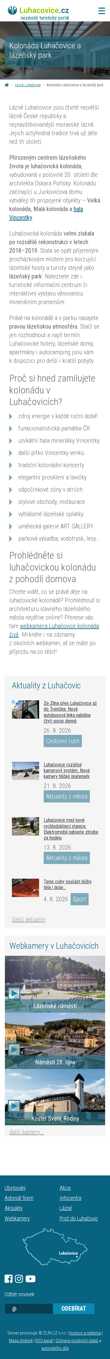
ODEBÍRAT (73, 1308)
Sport (79, 899)
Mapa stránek (21, 1340)
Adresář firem (19, 1198)
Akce (65, 1188)
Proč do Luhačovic (79, 1218)
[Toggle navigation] (100, 10)
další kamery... (26, 1132)
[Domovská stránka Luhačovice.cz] (7, 85)
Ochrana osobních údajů (77, 1340)
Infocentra (70, 1198)
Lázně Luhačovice (28, 85)
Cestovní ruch (62, 741)
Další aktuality (29, 919)
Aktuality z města (66, 796)
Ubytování (15, 1188)
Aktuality (14, 1208)
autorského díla (55, 1348)
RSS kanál (44, 1340)
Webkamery (17, 1218)
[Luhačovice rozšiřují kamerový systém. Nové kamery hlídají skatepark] (25, 771)
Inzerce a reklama (85, 1333)
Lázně (66, 1208)
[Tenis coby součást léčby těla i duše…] (25, 888)
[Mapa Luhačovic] (55, 1247)
